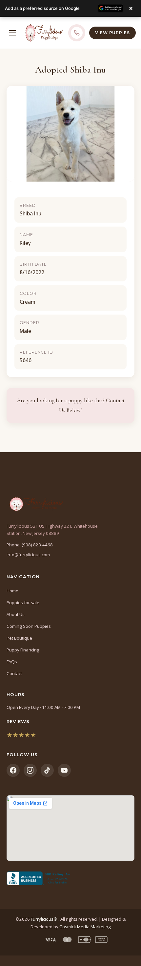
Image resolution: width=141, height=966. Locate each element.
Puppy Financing (23, 650)
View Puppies (112, 32)
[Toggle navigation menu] (12, 33)
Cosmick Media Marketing (85, 927)
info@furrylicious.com (28, 555)
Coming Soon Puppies (29, 626)
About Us (16, 614)
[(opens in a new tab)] (70, 878)
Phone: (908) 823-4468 (30, 545)
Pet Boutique (19, 638)
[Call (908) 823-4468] (76, 32)
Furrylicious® (44, 919)
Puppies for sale (23, 602)
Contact (14, 673)
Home (12, 591)
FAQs (12, 662)
